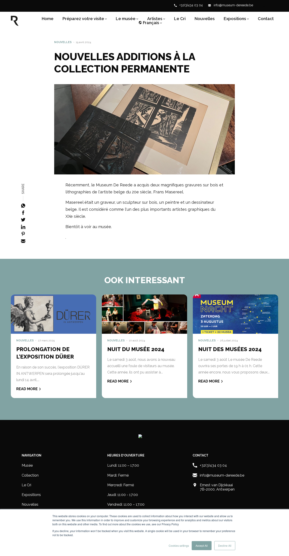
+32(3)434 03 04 (191, 5)
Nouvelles (205, 19)
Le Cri (180, 19)
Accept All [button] (202, 545)
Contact (266, 19)
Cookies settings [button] (179, 545)
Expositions (31, 495)
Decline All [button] (224, 545)
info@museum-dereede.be (233, 5)
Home (48, 19)
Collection (30, 475)
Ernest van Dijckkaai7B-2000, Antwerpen (217, 487)
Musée (27, 465)
